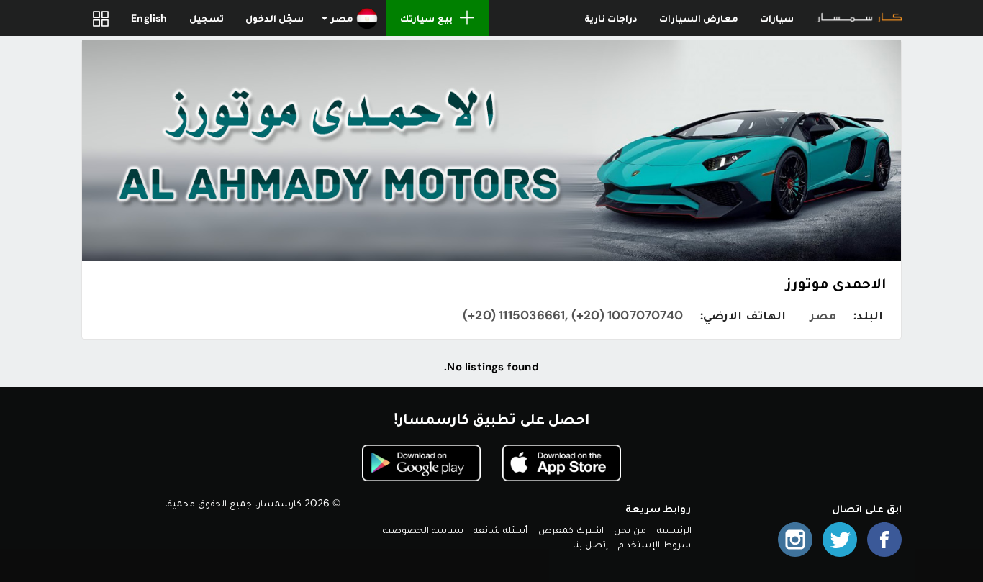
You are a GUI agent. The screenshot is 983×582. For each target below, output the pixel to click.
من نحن (630, 529)
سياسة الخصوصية (423, 529)
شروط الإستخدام (654, 543)
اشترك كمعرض (571, 529)
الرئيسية (674, 529)
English (149, 18)
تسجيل (206, 18)
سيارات (777, 18)
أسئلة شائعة (500, 529)
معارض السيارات (698, 18)
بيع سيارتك (426, 18)
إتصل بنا (590, 543)
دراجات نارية (611, 18)
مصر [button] (342, 18)
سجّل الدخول (274, 18)
